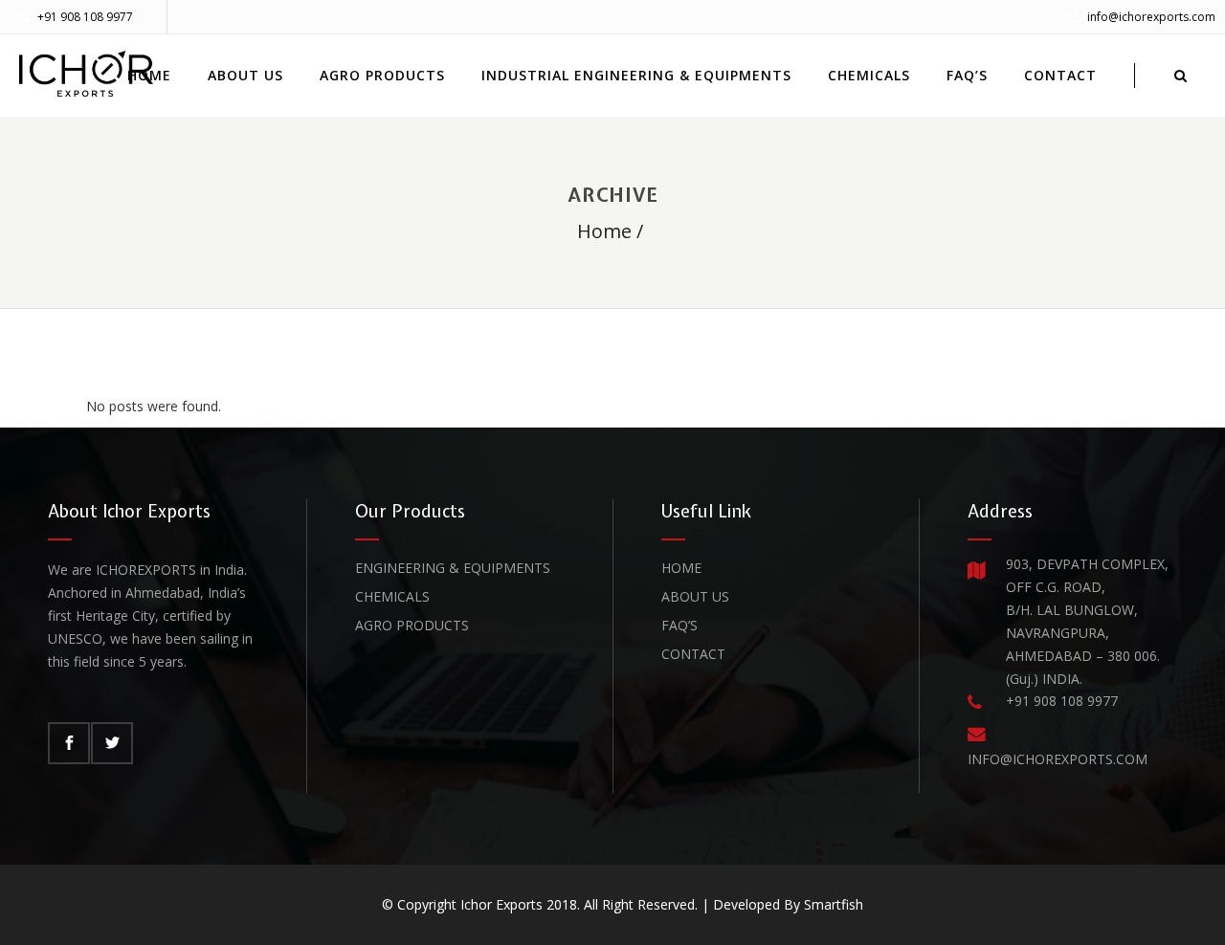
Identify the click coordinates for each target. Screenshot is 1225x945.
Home (604, 231)
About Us (695, 596)
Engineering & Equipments (452, 568)
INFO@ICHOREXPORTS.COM (1057, 759)
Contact (693, 654)
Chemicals (392, 596)
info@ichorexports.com (1151, 17)
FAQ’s (679, 625)
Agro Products (412, 625)
